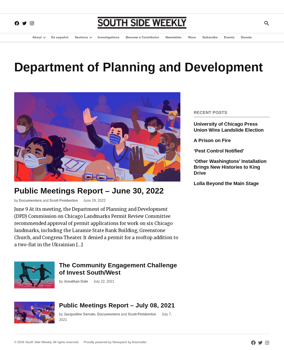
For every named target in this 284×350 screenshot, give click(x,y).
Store (192, 37)
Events (229, 37)
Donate (246, 37)
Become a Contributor (142, 37)
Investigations (108, 37)
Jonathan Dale (76, 281)
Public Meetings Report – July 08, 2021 (117, 305)
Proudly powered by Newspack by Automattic (115, 342)
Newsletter (173, 37)
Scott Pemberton (63, 200)
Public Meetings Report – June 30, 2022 (89, 190)
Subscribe (210, 37)
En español (59, 37)
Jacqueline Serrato (79, 314)
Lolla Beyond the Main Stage (226, 183)
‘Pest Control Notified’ (219, 151)
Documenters (30, 200)
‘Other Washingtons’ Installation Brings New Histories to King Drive (230, 167)
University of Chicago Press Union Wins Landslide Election (229, 127)
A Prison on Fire (212, 140)
